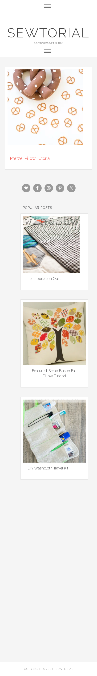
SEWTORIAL (48, 33)
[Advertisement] (48, 542)
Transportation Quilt (44, 278)
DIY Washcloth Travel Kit (48, 468)
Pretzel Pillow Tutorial (30, 158)
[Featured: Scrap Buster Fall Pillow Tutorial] (54, 363)
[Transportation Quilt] (51, 271)
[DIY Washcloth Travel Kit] (54, 461)
